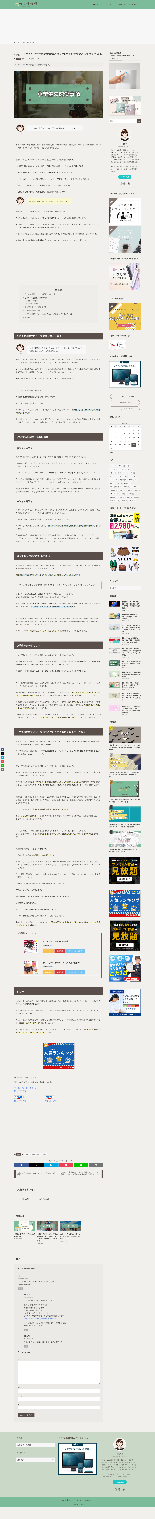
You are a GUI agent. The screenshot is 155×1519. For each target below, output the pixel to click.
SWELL (121, 466)
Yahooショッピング (75, 951)
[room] (128, 183)
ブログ (113, 476)
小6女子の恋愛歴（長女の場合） (37, 297)
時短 (131, 494)
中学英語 (133, 480)
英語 (136, 497)
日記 (124, 494)
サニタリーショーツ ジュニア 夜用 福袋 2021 (62, 962)
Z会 (129, 466)
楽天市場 (60, 951)
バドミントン (115, 473)
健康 (112, 483)
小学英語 (114, 490)
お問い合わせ (88, 1500)
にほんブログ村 (20, 1090)
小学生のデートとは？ (33, 310)
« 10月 (111, 453)
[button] (21, 1165)
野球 (132, 501)
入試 (119, 483)
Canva (113, 466)
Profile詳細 (125, 177)
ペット (132, 476)
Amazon (48, 951)
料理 (137, 490)
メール (20, 1396)
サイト (20, 1404)
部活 (125, 501)
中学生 (123, 480)
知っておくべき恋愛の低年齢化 (36, 307)
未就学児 (113, 497)
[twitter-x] (44, 1199)
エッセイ (27, 1154)
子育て (127, 487)
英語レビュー (115, 501)
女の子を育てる (36, 1154)
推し (122, 490)
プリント (122, 476)
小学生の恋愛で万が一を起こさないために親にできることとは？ (49, 314)
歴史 (122, 497)
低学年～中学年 (33, 301)
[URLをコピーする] (96, 1165)
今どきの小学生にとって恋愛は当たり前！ (41, 294)
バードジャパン (129, 473)
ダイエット (124, 469)
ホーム (64, 1500)
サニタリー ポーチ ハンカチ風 (56, 941)
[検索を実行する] (139, 121)
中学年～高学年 (33, 303)
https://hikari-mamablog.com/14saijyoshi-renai (41, 1318)
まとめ (27, 317)
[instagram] (47, 1199)
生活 (129, 497)
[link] (40, 1199)
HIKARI (25, 1199)
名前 (19, 1387)
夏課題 (127, 483)
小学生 (18, 59)
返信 (20, 1289)
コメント (21, 1359)
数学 (130, 490)
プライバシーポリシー (75, 1500)
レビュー (113, 480)
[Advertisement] (77, 25)
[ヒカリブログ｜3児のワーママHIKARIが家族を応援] (26, 4)
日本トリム (114, 494)
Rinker (51, 945)
